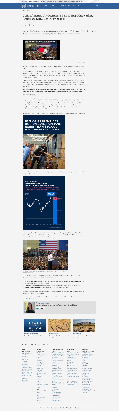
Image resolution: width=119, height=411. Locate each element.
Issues (54, 5)
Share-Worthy (25, 356)
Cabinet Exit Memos (41, 354)
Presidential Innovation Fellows (72, 371)
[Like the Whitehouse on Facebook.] (28, 344)
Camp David (85, 375)
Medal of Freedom (56, 400)
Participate (70, 349)
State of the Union (56, 397)
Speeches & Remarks (27, 369)
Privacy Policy (69, 407)
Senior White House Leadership (56, 364)
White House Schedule (27, 373)
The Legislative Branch (87, 381)
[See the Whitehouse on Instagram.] (25, 344)
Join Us (69, 360)
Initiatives (54, 386)
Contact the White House (73, 383)
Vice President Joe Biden (58, 354)
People (53, 351)
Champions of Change (72, 386)
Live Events (24, 361)
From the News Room (27, 353)
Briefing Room (45, 5)
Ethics (38, 379)
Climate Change (40, 363)
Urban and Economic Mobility (42, 398)
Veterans (39, 400)
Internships (69, 367)
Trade (38, 395)
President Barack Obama (58, 352)
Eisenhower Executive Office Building (87, 372)
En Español (42, 407)
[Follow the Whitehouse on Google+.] (32, 344)
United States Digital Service (72, 374)
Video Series (85, 357)
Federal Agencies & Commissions (86, 386)
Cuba (38, 357)
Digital (68, 351)
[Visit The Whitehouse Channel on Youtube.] (35, 344)
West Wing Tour (86, 352)
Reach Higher (55, 390)
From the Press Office (27, 366)
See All (38, 359)
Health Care (39, 370)
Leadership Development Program (73, 377)
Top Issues (39, 360)
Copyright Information (60, 407)
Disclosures (24, 381)
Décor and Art (85, 359)
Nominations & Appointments (25, 379)
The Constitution (86, 384)
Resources (84, 392)
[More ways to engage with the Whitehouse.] (38, 344)
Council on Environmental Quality (58, 380)
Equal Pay (39, 381)
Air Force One (85, 376)
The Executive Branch (87, 379)
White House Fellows (72, 368)
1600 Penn (76, 5)
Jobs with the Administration (70, 364)
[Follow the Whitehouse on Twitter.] (22, 344)
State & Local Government (88, 390)
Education (39, 367)
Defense (39, 376)
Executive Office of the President (57, 361)
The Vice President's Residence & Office (87, 369)
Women (38, 402)
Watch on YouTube (81, 63)
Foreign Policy (40, 368)
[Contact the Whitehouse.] (43, 344)
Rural (38, 386)
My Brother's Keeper (56, 392)
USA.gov (77, 407)
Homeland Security (41, 383)
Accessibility (50, 407)
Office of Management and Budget (58, 371)
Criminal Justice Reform (42, 356)
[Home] (30, 7)
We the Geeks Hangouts (73, 354)
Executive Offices (56, 368)
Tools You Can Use (71, 359)
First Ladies (85, 367)
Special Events (55, 395)
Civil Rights (39, 362)
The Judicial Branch (87, 383)
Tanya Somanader (43, 21)
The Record (39, 352)
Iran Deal (39, 371)
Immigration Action (41, 373)
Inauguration (55, 398)
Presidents (84, 365)
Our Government (86, 378)
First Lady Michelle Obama (58, 356)
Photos (23, 358)
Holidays (84, 360)
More (38, 375)
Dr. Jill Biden (55, 357)
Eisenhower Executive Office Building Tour (87, 355)
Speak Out (69, 379)
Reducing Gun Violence (42, 384)
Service (38, 387)
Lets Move (54, 387)
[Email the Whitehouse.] (47, 344)
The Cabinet (55, 359)
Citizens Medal (70, 384)
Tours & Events (70, 362)
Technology (39, 394)
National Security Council (58, 383)
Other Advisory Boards (57, 367)
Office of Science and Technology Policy (57, 374)
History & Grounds (87, 363)
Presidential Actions (26, 375)
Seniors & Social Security (43, 390)
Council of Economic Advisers (57, 377)
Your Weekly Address (27, 367)
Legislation (24, 377)
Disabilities (39, 378)
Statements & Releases (27, 372)
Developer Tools (71, 357)
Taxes (38, 392)
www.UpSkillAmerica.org (30, 298)
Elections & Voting (86, 389)
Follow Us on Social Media (73, 352)
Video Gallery (25, 359)
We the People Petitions (72, 381)
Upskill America (79, 89)
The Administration (64, 5)
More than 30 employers (42, 275)
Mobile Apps (70, 356)
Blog (28, 10)
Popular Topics (40, 351)
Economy (39, 365)
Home (24, 10)
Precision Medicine (56, 394)
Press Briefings (25, 370)
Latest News (24, 354)
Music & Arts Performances (25, 363)
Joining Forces (55, 389)
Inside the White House (88, 351)
